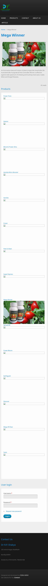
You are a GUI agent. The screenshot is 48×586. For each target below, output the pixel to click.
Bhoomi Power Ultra (10, 147)
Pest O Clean (7, 249)
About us (37, 18)
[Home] (24, 7)
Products (14, 18)
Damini (5, 121)
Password (7, 502)
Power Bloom (7, 350)
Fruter (5, 223)
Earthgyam (7, 376)
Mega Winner (7, 300)
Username (7, 493)
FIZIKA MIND (24, 575)
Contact (25, 18)
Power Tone (7, 96)
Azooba (5, 198)
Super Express (8, 274)
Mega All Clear (8, 427)
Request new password (13, 511)
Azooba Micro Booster (10, 172)
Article (5, 23)
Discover (6, 401)
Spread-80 (6, 325)
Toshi (5, 452)
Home (3, 18)
